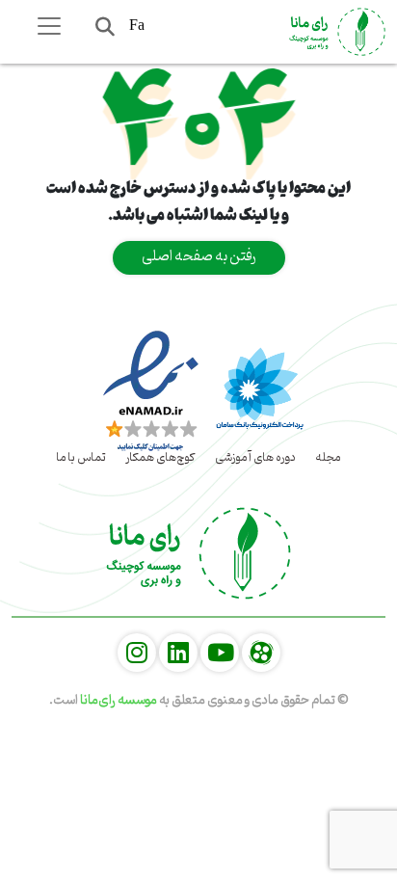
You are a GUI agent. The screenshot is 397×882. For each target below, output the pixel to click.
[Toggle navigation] (49, 26)
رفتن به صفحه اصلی (199, 256)
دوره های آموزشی (255, 457)
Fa (137, 24)
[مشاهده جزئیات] (261, 653)
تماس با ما (81, 457)
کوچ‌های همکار (160, 457)
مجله (328, 457)
